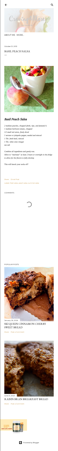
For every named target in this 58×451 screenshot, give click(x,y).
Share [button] (6, 179)
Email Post (15, 179)
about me (9, 35)
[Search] (52, 4)
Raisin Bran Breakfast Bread (26, 399)
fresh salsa (14, 183)
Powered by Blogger (31, 443)
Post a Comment (17, 332)
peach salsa (23, 183)
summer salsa (33, 183)
